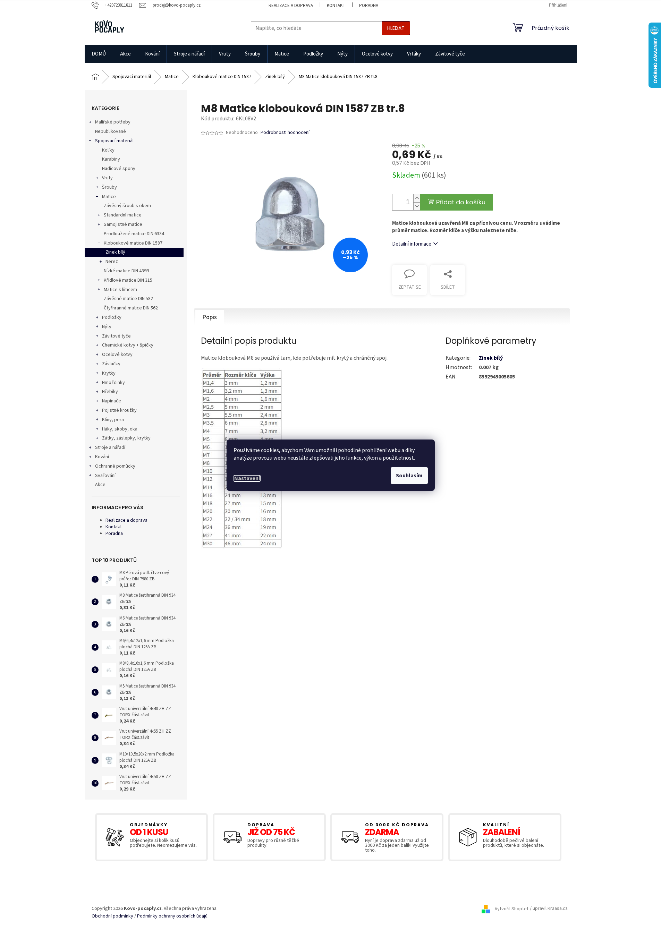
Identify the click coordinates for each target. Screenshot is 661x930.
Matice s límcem (120, 289)
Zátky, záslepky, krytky (126, 438)
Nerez (111, 261)
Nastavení (247, 478)
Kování (102, 456)
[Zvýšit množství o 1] (416, 198)
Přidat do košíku (460, 202)
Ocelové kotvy (117, 354)
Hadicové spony (118, 168)
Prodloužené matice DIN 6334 (134, 233)
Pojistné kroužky (119, 410)
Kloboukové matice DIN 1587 (133, 243)
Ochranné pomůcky (115, 466)
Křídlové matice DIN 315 (128, 280)
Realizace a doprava (291, 5)
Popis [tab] (209, 317)
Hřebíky (110, 391)
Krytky (109, 373)
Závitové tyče (116, 336)
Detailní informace (411, 244)
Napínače (111, 401)
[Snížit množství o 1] (416, 206)
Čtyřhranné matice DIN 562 (131, 308)
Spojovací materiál (114, 140)
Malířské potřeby (112, 122)
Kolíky (108, 150)
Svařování (105, 475)
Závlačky (111, 363)
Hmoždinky (113, 382)
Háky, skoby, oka (119, 429)
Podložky (111, 317)
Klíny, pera (113, 419)
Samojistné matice (123, 224)
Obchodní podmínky (112, 916)
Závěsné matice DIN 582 (128, 298)
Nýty (106, 326)
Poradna (368, 5)
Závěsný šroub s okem (127, 205)
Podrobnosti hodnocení (285, 132)
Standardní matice (123, 215)
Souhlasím (409, 475)
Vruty (107, 177)
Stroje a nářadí (110, 447)
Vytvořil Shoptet (511, 908)
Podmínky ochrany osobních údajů (172, 916)
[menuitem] (99, 54)
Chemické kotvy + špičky (127, 345)
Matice (109, 196)
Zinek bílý (115, 252)
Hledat (396, 28)
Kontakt (336, 5)
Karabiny (111, 159)
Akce (100, 484)
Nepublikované (110, 131)
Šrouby (109, 187)
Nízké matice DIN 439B (126, 270)
